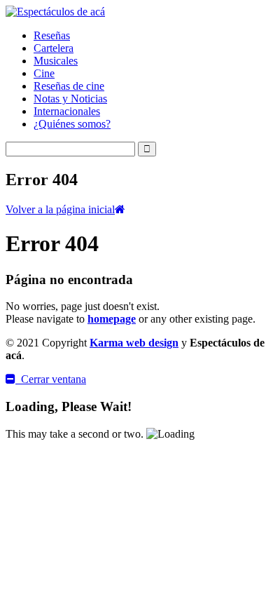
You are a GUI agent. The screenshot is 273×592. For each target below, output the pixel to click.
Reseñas (52, 35)
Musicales (56, 61)
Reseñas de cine (69, 86)
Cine (44, 73)
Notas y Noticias (70, 99)
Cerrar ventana (50, 379)
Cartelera (54, 48)
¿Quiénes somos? (72, 124)
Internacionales (67, 111)
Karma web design (134, 343)
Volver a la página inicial (60, 209)
